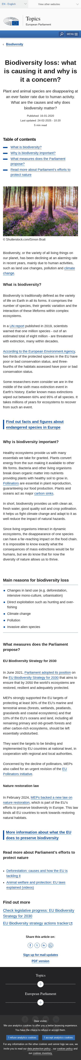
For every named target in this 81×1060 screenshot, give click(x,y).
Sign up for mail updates (40, 954)
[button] (72, 34)
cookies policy (65, 1048)
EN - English (9, 4)
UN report (17, 326)
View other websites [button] (49, 4)
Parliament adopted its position (47, 672)
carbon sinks (43, 493)
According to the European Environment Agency (39, 351)
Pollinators (11, 483)
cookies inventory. (43, 1053)
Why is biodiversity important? (33, 153)
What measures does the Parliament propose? (38, 161)
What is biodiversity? (26, 147)
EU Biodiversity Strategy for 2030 (34, 677)
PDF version (40, 961)
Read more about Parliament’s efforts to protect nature (40, 172)
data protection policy (39, 1048)
